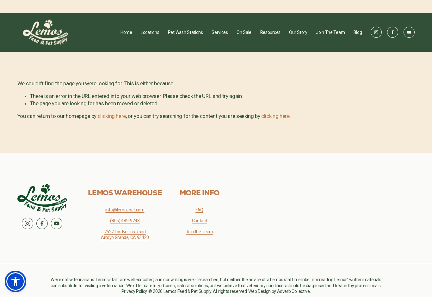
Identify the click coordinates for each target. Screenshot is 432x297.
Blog (358, 32)
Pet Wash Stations (185, 32)
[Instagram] (376, 32)
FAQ (199, 209)
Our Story (298, 32)
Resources (270, 32)
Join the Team (199, 231)
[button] (15, 281)
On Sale (244, 32)
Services (220, 32)
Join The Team (330, 32)
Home (126, 32)
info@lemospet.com (124, 209)
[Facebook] (392, 32)
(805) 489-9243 (124, 220)
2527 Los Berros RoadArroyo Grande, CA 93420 (125, 234)
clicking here (112, 116)
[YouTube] (409, 32)
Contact (199, 220)
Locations (150, 32)
